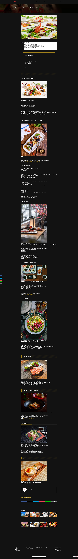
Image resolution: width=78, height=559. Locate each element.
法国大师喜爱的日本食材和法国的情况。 (31, 61)
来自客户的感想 (18, 550)
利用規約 (46, 547)
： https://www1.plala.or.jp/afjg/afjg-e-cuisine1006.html (32, 161)
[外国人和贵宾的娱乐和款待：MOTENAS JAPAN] (14, 2)
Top (16, 544)
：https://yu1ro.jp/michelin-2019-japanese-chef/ (31, 418)
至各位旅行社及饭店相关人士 (39, 547)
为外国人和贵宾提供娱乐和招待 (21, 9)
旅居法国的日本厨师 (28, 63)
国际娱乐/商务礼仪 (28, 547)
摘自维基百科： (23, 178)
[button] (24, 501)
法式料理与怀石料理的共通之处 (30, 56)
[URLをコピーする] (54, 501)
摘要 (25, 67)
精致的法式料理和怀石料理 (29, 55)
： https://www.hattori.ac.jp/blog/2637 (29, 294)
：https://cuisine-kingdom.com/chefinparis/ (31, 419)
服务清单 (17, 548)
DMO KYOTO (56, 549)
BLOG (16, 9)
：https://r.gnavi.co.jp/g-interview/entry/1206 (30, 349)
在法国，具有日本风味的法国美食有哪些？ (31, 64)
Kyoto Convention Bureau (58, 550)
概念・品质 (17, 547)
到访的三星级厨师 (28, 60)
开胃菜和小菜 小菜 (28, 62)
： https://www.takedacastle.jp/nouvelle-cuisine (30, 258)
